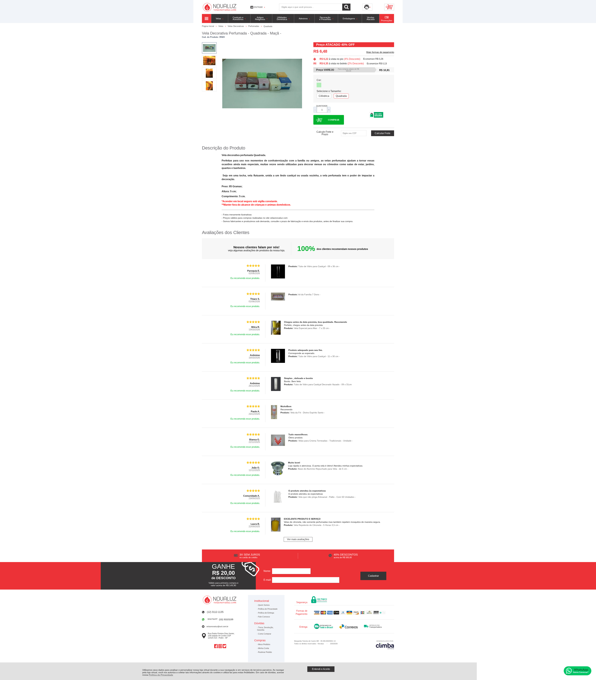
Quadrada (268, 26)
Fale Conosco (264, 617)
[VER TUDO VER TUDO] (206, 18)
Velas (221, 26)
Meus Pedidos (264, 644)
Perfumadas (254, 26)
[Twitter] (224, 646)
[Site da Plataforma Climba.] (385, 644)
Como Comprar (264, 634)
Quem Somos (264, 605)
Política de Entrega (266, 613)
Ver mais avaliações (298, 539)
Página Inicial (208, 26)
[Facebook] (216, 646)
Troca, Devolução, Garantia (265, 628)
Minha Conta (263, 648)
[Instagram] (220, 646)
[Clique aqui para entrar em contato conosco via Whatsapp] (577, 670)
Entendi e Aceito (321, 669)
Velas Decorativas (236, 26)
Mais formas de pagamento (380, 52)
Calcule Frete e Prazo (324, 133)
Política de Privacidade (161, 675)
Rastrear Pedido (265, 652)
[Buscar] (346, 7)
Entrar (258, 7)
